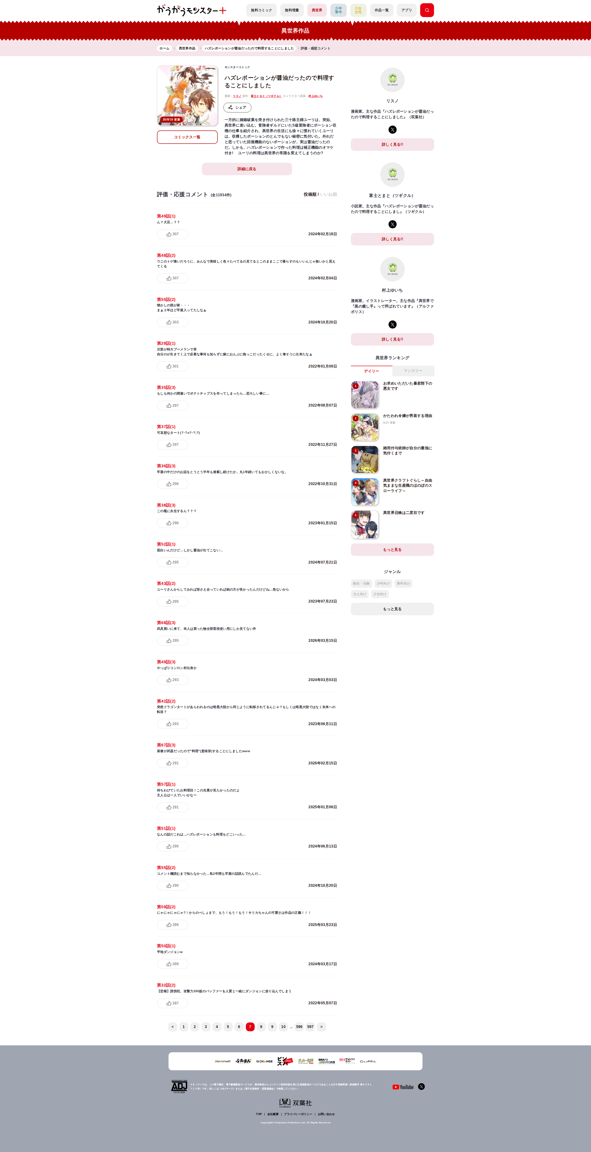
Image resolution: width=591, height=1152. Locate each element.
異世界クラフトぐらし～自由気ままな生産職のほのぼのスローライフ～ (407, 485)
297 (175, 405)
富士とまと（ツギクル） (266, 96)
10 (283, 1027)
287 (175, 1003)
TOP (259, 1114)
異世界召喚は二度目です (404, 513)
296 (175, 484)
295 (175, 562)
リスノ (237, 96)
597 (310, 1027)
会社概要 (273, 1114)
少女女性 (358, 10)
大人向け (359, 594)
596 (299, 1027)
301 (175, 366)
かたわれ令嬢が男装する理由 (407, 416)
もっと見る (392, 550)
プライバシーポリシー (298, 1114)
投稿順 (310, 194)
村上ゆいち (315, 96)
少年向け (383, 583)
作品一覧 (382, 10)
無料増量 (292, 10)
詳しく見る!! (392, 144)
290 (175, 846)
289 (175, 925)
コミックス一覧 (187, 137)
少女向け (379, 594)
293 (175, 680)
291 (175, 763)
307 (175, 234)
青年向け (403, 583)
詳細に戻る (247, 169)
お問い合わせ (326, 1114)
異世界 (317, 10)
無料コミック (261, 10)
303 (175, 322)
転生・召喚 (361, 583)
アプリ (406, 10)
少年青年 (338, 10)
